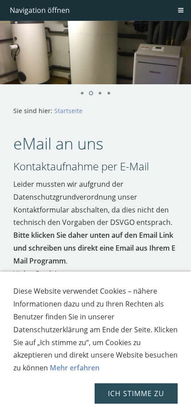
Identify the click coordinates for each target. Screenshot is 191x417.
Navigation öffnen (40, 10)
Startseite (68, 110)
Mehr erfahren (74, 368)
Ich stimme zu (136, 393)
